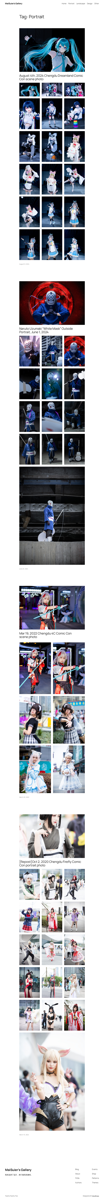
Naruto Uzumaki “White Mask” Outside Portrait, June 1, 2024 (46, 330)
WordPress (95, 1196)
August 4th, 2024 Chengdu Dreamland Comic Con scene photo (51, 77)
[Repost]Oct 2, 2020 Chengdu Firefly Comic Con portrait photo (50, 863)
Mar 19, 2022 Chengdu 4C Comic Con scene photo (45, 635)
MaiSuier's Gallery (13, 3)
